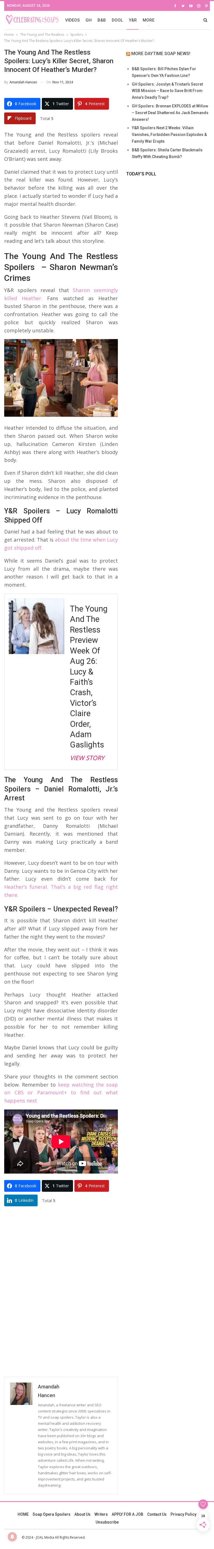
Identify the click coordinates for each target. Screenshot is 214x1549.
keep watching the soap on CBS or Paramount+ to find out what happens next (61, 1092)
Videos (72, 20)
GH (89, 20)
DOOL (117, 20)
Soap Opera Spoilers (51, 1514)
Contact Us (157, 1514)
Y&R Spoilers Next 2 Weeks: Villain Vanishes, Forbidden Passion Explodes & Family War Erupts (169, 135)
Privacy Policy (183, 1514)
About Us (82, 1514)
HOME (23, 1514)
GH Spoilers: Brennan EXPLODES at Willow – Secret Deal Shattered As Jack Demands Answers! (170, 113)
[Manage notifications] (12, 1536)
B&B (102, 20)
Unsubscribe (107, 1522)
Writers (101, 1514)
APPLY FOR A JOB (127, 1514)
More (148, 20)
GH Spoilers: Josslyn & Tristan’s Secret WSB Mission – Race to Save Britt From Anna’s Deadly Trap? (167, 91)
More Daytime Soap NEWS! (160, 53)
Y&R (133, 20)
